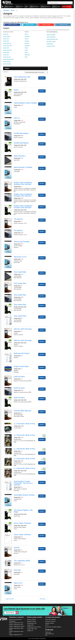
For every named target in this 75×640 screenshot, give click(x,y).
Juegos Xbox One (7, 45)
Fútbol (26, 47)
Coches (26, 38)
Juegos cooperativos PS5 (16, 622)
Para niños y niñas (51, 41)
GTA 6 (47, 625)
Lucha (26, 50)
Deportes (27, 41)
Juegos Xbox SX (7, 43)
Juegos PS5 (6, 38)
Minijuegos (27, 54)
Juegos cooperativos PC (15, 634)
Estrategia (27, 45)
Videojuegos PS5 (31, 623)
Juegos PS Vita (6, 57)
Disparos (27, 43)
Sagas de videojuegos (35, 6)
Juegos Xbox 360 (7, 50)
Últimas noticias (31, 619)
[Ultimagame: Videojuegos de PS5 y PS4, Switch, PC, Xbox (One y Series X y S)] (7, 2)
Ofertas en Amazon (66, 6)
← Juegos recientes (9, 598)
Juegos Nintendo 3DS (8, 59)
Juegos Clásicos (7, 63)
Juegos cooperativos (9, 6)
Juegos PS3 (6, 47)
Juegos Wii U (6, 52)
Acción (26, 34)
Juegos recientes (20, 6)
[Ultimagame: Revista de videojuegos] (2, 6)
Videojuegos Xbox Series (34, 627)
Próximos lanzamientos (46, 6)
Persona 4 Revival (50, 621)
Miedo (26, 52)
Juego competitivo (51, 34)
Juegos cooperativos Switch (16, 626)
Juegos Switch (6, 36)
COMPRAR (41, 78)
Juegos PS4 (6, 41)
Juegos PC (5, 34)
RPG (26, 57)
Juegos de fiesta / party (52, 39)
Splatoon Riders (49, 623)
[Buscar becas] (37, 610)
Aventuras (27, 36)
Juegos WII (5, 54)
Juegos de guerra (51, 46)
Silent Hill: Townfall (50, 619)
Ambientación (50, 43)
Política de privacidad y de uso (49, 633)
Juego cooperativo (51, 36)
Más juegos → (43, 598)
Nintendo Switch (31, 621)
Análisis (27, 6)
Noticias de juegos (57, 6)
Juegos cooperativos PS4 (16, 624)
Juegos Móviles (7, 61)
